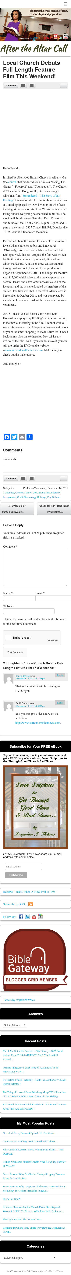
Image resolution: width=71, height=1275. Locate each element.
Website (8, 606)
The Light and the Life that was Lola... (22, 1219)
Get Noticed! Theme (54, 1271)
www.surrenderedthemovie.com (24, 350)
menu (65, 4)
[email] (63, 85)
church (12, 182)
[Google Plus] (40, 917)
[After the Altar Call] (35, 24)
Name (8, 593)
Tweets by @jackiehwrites (19, 1000)
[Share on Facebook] (23, 85)
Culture (28, 492)
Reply (60, 675)
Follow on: (11, 917)
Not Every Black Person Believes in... (13, 509)
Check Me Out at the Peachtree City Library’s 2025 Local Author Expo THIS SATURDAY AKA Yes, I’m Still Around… (33, 1055)
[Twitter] (27, 917)
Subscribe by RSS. (15, 904)
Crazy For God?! (12, 1199)
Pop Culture (53, 497)
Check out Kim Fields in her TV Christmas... (54, 509)
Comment (11, 85)
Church (19, 492)
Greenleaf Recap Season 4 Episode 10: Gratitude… (29, 1133)
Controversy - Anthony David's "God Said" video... (29, 1141)
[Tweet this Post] (32, 85)
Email (40, 593)
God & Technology (26, 497)
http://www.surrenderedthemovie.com (37, 723)
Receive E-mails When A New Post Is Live (29, 892)
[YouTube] (34, 917)
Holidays (41, 497)
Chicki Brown (23, 675)
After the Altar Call (33, 48)
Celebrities (8, 492)
